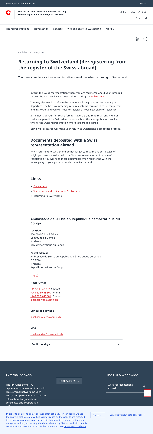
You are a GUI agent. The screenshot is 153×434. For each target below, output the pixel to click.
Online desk (40, 186)
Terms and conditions (75, 426)
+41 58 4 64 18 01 (40, 289)
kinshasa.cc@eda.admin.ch (45, 317)
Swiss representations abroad (120, 386)
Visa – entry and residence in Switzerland (57, 191)
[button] (18, 29)
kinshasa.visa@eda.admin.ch (46, 334)
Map (33, 275)
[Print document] (137, 38)
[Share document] (145, 38)
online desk (97, 96)
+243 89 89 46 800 (40, 292)
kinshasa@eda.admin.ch (44, 299)
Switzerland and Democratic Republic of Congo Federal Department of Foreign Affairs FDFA (43, 13)
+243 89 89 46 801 (40, 296)
